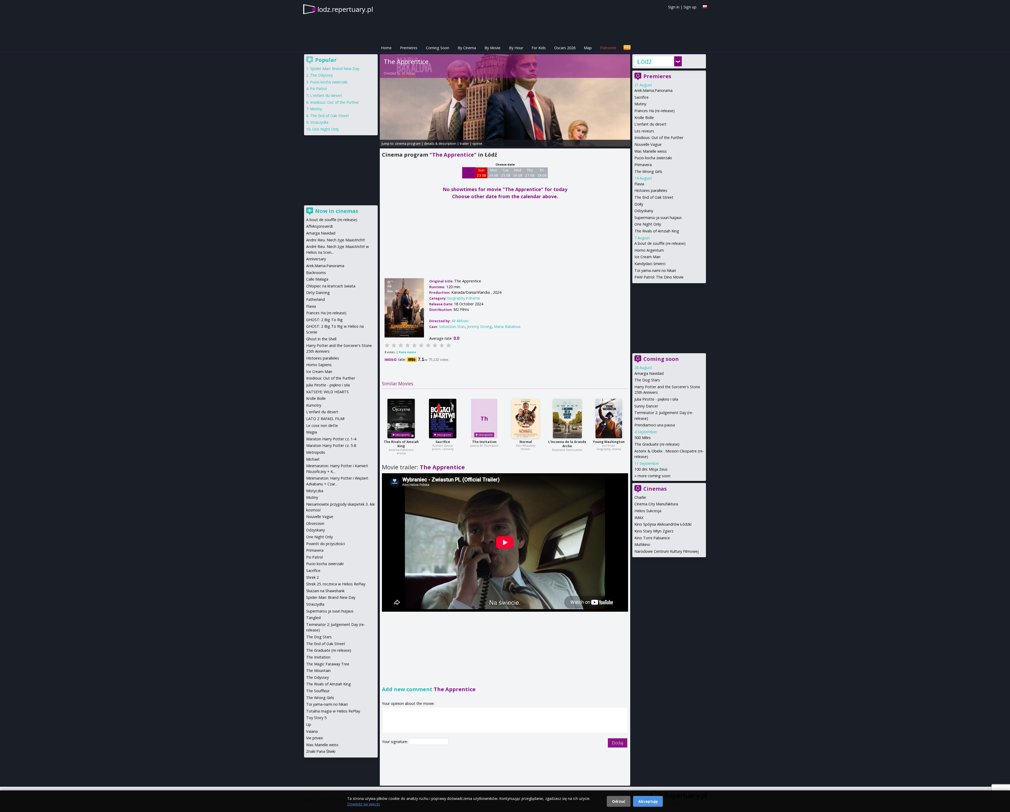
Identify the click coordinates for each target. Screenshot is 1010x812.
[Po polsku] (705, 6)
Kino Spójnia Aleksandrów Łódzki (662, 524)
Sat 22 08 (468, 173)
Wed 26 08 (517, 173)
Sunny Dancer (646, 406)
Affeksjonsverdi (319, 226)
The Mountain (318, 670)
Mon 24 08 (493, 173)
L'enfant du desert (650, 124)
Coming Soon (437, 47)
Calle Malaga (317, 279)
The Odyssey (321, 75)
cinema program (408, 143)
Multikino (642, 544)
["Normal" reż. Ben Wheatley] (525, 418)
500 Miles (642, 437)
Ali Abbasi (408, 73)
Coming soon (661, 358)
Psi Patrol (318, 88)
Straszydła (319, 122)
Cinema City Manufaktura (656, 503)
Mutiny (640, 103)
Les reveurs (644, 130)
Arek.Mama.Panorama (653, 90)
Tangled (313, 617)
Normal (525, 442)
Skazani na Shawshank (325, 590)
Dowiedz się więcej (363, 803)
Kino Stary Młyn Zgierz (653, 531)
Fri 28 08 (542, 173)
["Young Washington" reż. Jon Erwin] (608, 418)
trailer (464, 143)
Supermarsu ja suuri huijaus (658, 217)
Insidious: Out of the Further (658, 137)
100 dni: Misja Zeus (651, 469)
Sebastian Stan (452, 326)
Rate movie (407, 352)
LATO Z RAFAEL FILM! (325, 418)
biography (456, 298)
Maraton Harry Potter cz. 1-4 (331, 438)
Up (308, 724)
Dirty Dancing (318, 292)
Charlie (640, 497)
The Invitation (484, 442)
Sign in (673, 6)
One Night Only (647, 224)
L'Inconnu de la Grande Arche (567, 444)
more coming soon (654, 475)
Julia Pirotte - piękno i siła (656, 399)
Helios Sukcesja (647, 510)
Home (386, 47)
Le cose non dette (322, 425)
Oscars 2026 (564, 47)
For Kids (539, 47)
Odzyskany (643, 210)
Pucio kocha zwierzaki (653, 157)
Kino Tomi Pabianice (652, 537)
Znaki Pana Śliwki (320, 751)
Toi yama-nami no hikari (655, 270)
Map (588, 47)
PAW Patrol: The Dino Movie (659, 277)
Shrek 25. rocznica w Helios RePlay (335, 583)
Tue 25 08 (505, 173)
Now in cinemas (336, 211)
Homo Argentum (649, 250)
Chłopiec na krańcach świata (330, 285)
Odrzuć (618, 801)
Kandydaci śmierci (649, 263)
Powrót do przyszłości (325, 543)
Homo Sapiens (319, 364)
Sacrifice (443, 442)
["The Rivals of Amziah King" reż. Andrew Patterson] (401, 418)
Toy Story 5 (316, 717)
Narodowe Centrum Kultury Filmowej (666, 551)
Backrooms (316, 272)
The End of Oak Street (653, 197)
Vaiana (312, 731)
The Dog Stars (647, 379)
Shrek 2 (312, 577)
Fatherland (315, 299)
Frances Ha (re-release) (654, 110)
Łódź (644, 61)
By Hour (516, 47)
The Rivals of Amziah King (401, 444)
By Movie (492, 47)
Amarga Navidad (649, 373)
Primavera (643, 164)
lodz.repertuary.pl (345, 9)
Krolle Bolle (644, 117)
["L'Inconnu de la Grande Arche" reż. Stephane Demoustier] (567, 418)
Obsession (315, 523)
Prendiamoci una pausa (654, 424)
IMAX (638, 517)
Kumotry (313, 405)
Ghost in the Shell (321, 338)
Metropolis (315, 452)
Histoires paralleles (650, 190)
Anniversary (316, 258)
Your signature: (395, 741)
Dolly (638, 204)
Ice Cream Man (647, 256)
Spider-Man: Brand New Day (334, 68)
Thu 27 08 (529, 173)
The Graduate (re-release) (656, 444)
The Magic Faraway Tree (327, 663)
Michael (312, 459)
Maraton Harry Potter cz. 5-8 (331, 445)
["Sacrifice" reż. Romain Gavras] (442, 418)
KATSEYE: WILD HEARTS (327, 391)
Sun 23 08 (481, 173)
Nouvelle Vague (647, 144)
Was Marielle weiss (650, 151)
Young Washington (609, 442)
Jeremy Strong (479, 326)
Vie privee (314, 737)
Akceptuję (648, 801)
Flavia (639, 183)
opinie (477, 143)
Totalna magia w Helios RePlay (333, 711)
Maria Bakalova (507, 326)
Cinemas (655, 488)
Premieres (408, 47)
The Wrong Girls (648, 171)
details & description (440, 143)
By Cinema (467, 47)
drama (474, 298)
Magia (311, 432)
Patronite (608, 47)
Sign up (690, 6)
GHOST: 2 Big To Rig (324, 319)
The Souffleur (318, 690)
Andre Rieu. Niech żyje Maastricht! (335, 239)
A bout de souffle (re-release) (659, 243)
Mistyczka (314, 490)
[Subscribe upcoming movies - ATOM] (627, 48)
